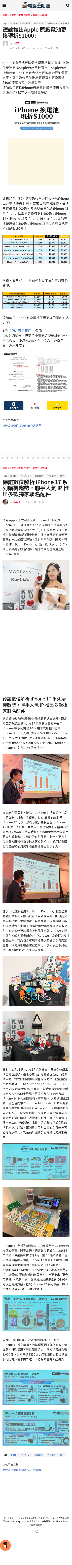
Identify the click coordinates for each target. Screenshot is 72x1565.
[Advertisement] (36, 161)
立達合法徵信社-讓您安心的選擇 (22, 425)
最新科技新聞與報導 (19, 15)
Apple (13, 475)
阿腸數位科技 (36, 1524)
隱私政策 (35, 1521)
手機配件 (51, 475)
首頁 (5, 15)
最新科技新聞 (40, 15)
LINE (66, 55)
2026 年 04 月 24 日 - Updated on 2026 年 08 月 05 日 (32, 48)
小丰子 (16, 43)
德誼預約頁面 (21, 330)
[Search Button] (67, 5)
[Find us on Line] (36, 1531)
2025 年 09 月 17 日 (35, 501)
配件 (62, 475)
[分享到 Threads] (60, 55)
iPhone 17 (25, 475)
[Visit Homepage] (36, 5)
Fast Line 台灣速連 (60, 1521)
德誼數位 (38, 23)
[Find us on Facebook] (33, 1531)
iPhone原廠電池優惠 (20, 23)
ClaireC (16, 501)
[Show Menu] (4, 5)
